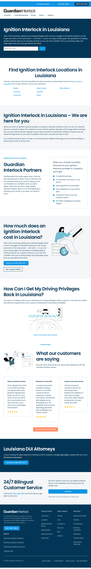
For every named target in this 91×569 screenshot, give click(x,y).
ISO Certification (82, 561)
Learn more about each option (45, 335)
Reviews (60, 536)
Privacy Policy (46, 561)
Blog (58, 532)
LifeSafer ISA (8, 551)
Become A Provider (79, 516)
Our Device (45, 516)
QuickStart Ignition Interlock (14, 547)
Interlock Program (47, 534)
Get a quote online (13, 269)
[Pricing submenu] (36, 15)
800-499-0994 (62, 455)
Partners (76, 520)
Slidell (39, 95)
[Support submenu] (54, 15)
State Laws (45, 538)
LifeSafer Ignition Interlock (13, 538)
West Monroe (65, 88)
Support (60, 516)
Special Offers (46, 530)
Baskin (16, 88)
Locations (44, 520)
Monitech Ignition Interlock (14, 542)
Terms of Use (69, 561)
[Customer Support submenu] (51, 4)
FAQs (59, 520)
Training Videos (78, 538)
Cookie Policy (58, 561)
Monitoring (76, 534)
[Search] (42, 49)
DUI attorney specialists (13, 457)
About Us (60, 528)
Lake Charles (41, 88)
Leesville (40, 92)
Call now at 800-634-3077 (16, 263)
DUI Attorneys (78, 524)
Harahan (17, 92)
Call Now (67, 491)
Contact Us (61, 524)
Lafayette (17, 95)
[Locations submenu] (11, 15)
